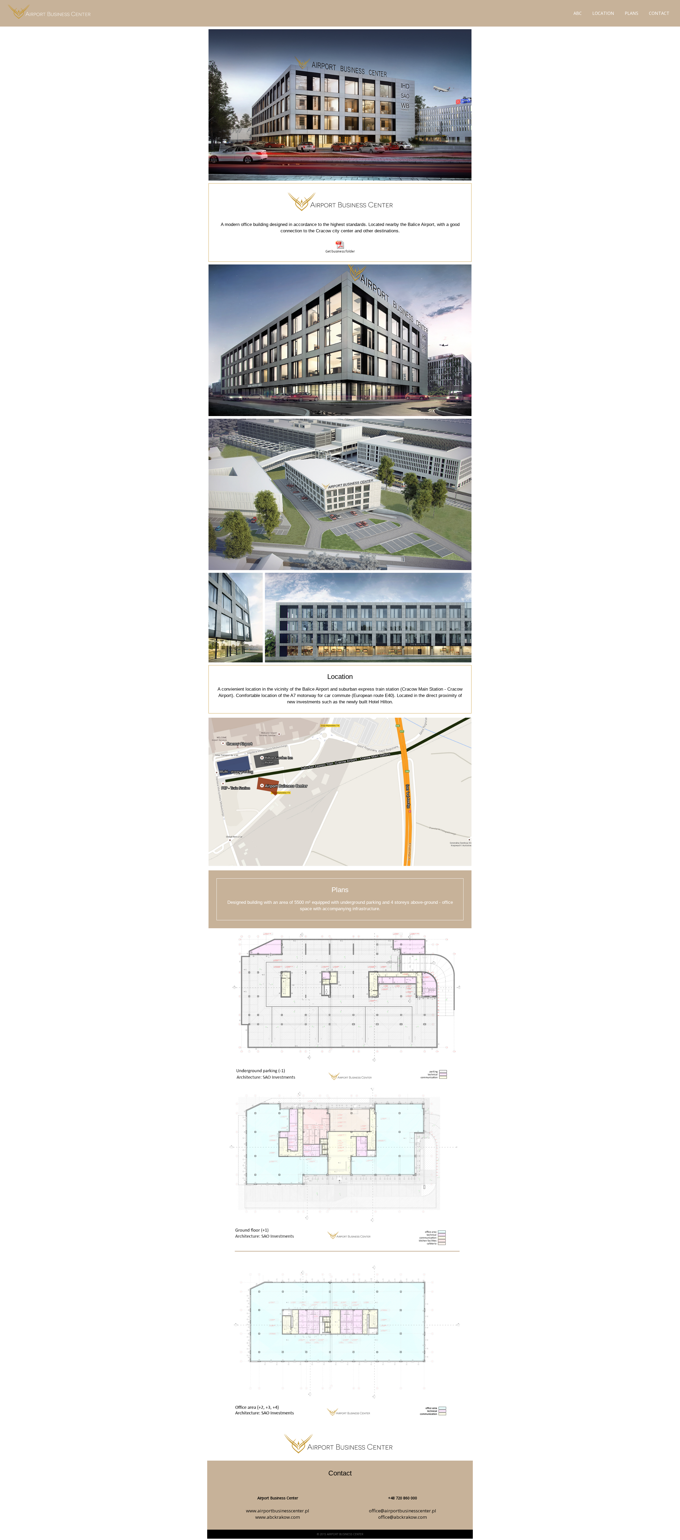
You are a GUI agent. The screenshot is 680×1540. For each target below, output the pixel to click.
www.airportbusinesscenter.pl (277, 1511)
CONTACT (659, 13)
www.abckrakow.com (277, 1517)
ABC (577, 13)
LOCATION (603, 13)
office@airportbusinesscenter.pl (402, 1511)
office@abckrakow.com (402, 1517)
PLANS (631, 13)
